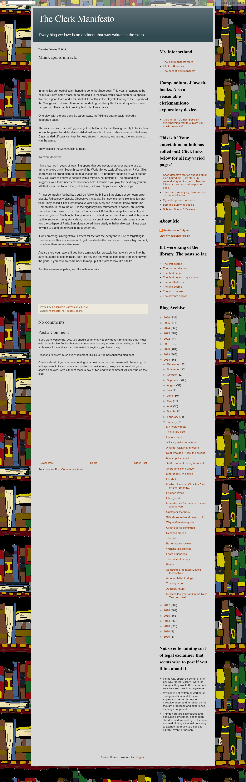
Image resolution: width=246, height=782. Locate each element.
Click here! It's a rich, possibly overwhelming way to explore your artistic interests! (183, 123)
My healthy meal (176, 426)
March (171, 411)
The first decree (172, 263)
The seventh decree (175, 295)
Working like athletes (178, 548)
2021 (167, 343)
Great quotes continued (180, 527)
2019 (167, 354)
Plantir (170, 564)
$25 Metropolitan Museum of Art (185, 517)
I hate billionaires (176, 553)
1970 (167, 636)
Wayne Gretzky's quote (180, 522)
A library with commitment (181, 442)
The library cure (175, 431)
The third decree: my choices (180, 277)
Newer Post (46, 462)
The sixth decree (173, 291)
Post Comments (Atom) (69, 469)
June (170, 395)
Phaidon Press (175, 492)
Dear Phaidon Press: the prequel (186, 452)
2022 (167, 338)
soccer (70, 311)
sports (79, 311)
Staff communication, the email (185, 463)
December (173, 364)
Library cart (173, 498)
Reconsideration (176, 532)
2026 (167, 317)
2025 (167, 322)
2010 (167, 631)
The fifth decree (172, 286)
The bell (171, 538)
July (170, 390)
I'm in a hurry (174, 437)
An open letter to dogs (179, 578)
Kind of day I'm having (179, 473)
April (170, 406)
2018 (167, 359)
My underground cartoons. (179, 200)
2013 (167, 626)
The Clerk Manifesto (76, 18)
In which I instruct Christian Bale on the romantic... (185, 486)
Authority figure (175, 588)
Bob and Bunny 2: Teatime (179, 209)
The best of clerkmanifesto (179, 70)
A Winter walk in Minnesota (182, 447)
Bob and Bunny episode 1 (178, 204)
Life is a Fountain (173, 66)
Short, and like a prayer (180, 468)
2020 (167, 349)
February (173, 416)
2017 (167, 605)
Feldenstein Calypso (176, 230)
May (170, 401)
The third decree (173, 273)
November (173, 369)
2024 (167, 328)
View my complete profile (175, 235)
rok (63, 311)
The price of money (178, 559)
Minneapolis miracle (178, 458)
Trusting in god (175, 583)
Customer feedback (178, 511)
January (172, 422)
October (172, 374)
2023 (167, 333)
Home (93, 462)
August (171, 385)
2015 (167, 615)
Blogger (139, 757)
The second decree (175, 268)
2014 (167, 620)
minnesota (54, 311)
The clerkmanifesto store (178, 61)
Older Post (140, 462)
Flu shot (171, 479)
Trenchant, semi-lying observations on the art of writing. (184, 194)
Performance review (178, 543)
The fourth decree (174, 282)
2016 (167, 610)
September (174, 380)
